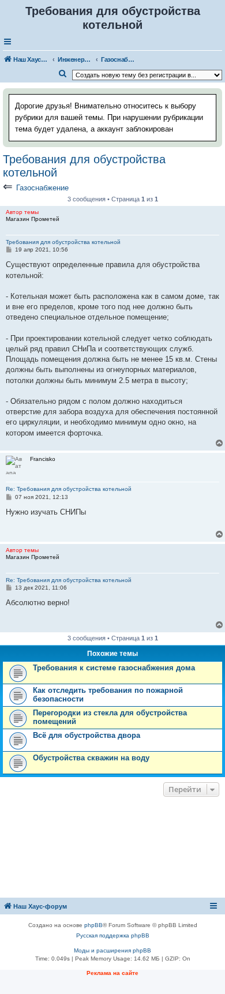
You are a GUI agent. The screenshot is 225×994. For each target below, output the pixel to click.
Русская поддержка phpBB (112, 935)
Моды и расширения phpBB (112, 950)
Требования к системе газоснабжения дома (114, 667)
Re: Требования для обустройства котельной (69, 489)
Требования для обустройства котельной (84, 166)
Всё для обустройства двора (86, 735)
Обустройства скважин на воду (91, 757)
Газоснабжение (42, 187)
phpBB (93, 925)
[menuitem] (63, 74)
